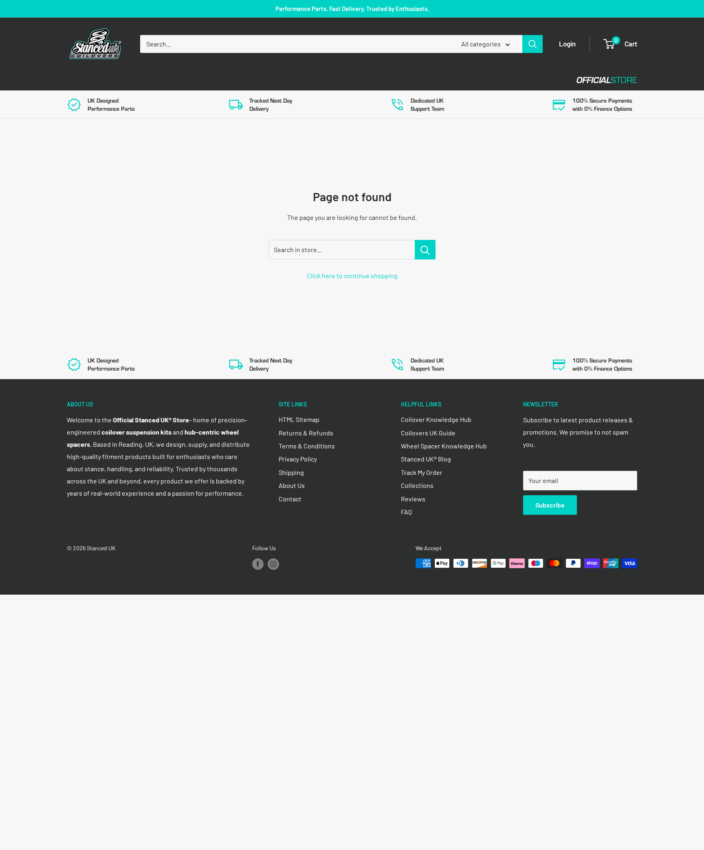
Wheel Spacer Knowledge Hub (444, 446)
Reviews (413, 499)
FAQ (406, 512)
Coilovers (83, 80)
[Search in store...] (425, 249)
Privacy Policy (298, 459)
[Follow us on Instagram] (273, 564)
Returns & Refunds (306, 433)
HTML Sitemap (299, 419)
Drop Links (139, 80)
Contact (344, 80)
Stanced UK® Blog (426, 459)
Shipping (291, 472)
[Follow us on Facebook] (258, 564)
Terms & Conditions (307, 446)
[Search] (532, 44)
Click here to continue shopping (352, 275)
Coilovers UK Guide (428, 433)
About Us (292, 485)
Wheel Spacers (202, 80)
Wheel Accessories (278, 80)
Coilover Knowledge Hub (436, 419)
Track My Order (421, 472)
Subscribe (550, 505)
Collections (417, 485)
